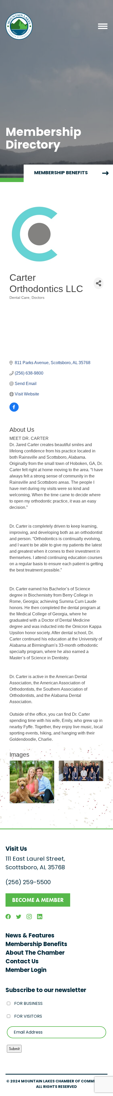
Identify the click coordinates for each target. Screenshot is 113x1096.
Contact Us (22, 962)
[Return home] (19, 26)
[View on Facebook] (14, 410)
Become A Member (38, 900)
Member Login (26, 970)
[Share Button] (99, 283)
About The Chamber (35, 953)
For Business (28, 1004)
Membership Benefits (36, 945)
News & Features (30, 936)
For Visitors (28, 1017)
